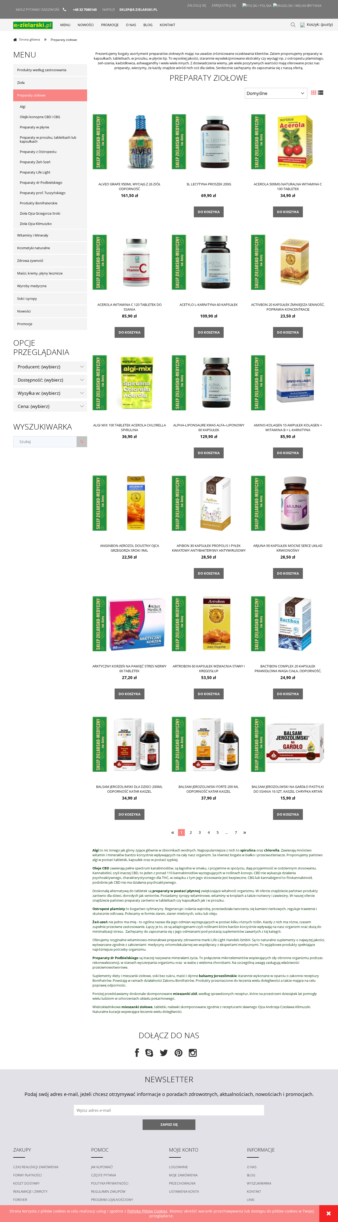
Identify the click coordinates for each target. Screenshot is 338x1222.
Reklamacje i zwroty (30, 1191)
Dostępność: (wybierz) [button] (40, 380)
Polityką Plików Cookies (147, 1211)
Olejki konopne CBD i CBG (40, 116)
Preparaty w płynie (34, 127)
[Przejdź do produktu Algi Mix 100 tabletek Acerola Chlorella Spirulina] (129, 382)
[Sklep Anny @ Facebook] (137, 1054)
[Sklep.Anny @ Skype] (149, 1054)
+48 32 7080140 (85, 9)
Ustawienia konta (184, 1191)
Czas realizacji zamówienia (35, 1167)
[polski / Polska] (257, 5)
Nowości (24, 311)
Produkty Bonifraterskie (38, 203)
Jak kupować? (102, 1167)
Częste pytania (103, 1175)
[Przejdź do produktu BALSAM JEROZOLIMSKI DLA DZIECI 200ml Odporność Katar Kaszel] (129, 744)
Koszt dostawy (26, 1183)
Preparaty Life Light (35, 172)
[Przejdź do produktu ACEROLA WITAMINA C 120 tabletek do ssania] (129, 262)
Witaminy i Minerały (32, 235)
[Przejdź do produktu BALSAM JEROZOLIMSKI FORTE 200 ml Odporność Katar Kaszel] (209, 744)
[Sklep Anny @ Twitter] (163, 1054)
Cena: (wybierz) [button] (33, 406)
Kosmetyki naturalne (33, 248)
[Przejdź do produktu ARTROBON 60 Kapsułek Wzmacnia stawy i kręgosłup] (209, 623)
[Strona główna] (33, 25)
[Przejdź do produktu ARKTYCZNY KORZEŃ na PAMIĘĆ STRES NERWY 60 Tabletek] (129, 623)
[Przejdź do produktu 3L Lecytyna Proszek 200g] (209, 141)
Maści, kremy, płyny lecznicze (40, 273)
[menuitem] (65, 25)
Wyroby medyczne (31, 285)
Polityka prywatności (109, 1183)
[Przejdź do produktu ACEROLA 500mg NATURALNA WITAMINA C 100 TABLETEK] (288, 141)
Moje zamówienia (183, 1175)
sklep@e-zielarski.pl (138, 9)
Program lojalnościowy (112, 1199)
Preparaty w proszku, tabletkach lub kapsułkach (48, 139)
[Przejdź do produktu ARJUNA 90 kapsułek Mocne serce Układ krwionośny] (288, 503)
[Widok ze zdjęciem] (313, 92)
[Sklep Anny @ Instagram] (193, 1054)
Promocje (24, 323)
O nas (251, 1167)
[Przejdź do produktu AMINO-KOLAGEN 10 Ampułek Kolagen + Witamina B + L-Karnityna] (288, 382)
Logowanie (178, 1167)
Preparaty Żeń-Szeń (35, 162)
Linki (250, 1199)
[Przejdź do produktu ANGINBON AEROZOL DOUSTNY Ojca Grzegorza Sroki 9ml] (129, 503)
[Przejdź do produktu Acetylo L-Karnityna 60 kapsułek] (209, 262)
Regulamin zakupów (108, 1191)
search (293, 24)
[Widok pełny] (320, 92)
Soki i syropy (27, 298)
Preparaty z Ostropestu (38, 151)
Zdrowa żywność (30, 260)
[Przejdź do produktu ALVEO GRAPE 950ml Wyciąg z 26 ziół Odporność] (129, 141)
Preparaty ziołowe (31, 95)
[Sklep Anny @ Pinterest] (178, 1054)
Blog (251, 1175)
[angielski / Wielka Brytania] (297, 5)
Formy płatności (27, 1175)
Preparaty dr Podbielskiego (41, 182)
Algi (22, 106)
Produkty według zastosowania (41, 70)
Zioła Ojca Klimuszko (36, 223)
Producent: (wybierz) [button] (39, 367)
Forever (20, 1199)
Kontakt (254, 1191)
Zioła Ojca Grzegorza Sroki (40, 213)
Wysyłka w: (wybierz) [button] (39, 393)
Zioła (21, 82)
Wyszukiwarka (259, 1183)
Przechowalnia (182, 1183)
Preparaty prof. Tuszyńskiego (42, 192)
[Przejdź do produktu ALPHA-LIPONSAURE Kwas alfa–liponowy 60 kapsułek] (209, 382)
